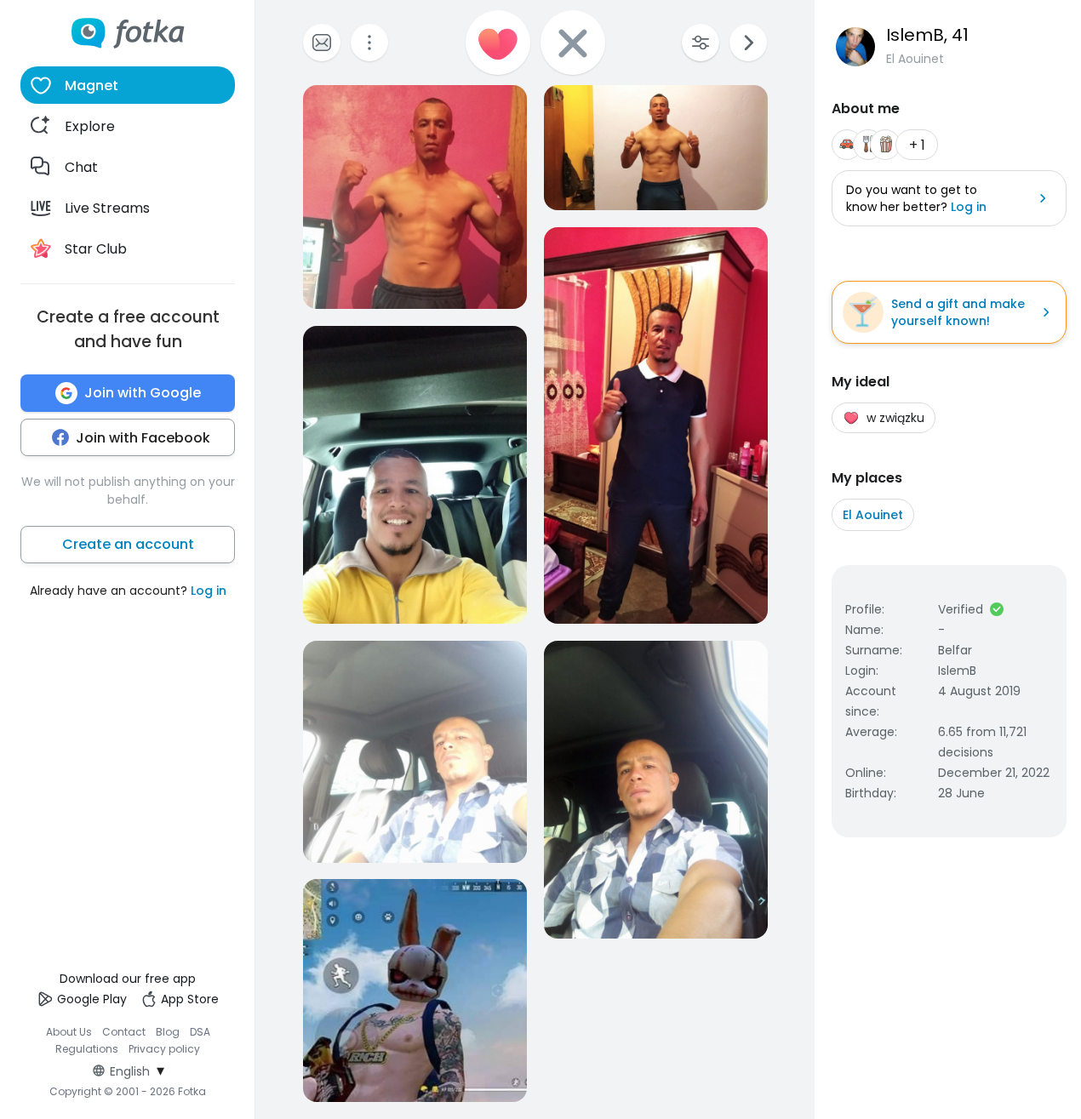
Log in (208, 590)
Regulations (86, 1049)
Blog (168, 1032)
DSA (200, 1032)
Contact (124, 1032)
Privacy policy (164, 1049)
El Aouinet (873, 514)
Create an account (128, 544)
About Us (69, 1032)
